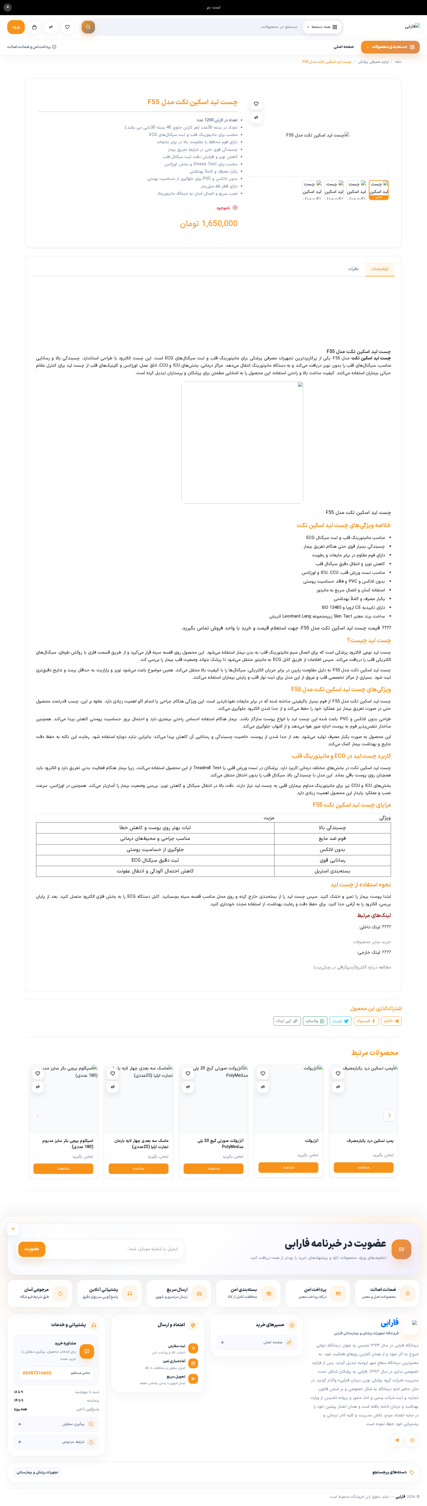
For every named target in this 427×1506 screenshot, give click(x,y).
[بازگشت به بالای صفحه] (13, 1229)
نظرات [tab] (353, 269)
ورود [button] (16, 27)
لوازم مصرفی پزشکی (373, 62)
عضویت (32, 1249)
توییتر (338, 1021)
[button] (389, 1115)
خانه (398, 62)
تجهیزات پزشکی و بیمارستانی (37, 1472)
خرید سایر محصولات (372, 942)
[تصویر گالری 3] (334, 190)
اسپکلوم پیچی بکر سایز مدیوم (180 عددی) (67, 1144)
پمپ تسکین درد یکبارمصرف (370, 1141)
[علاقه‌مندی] (256, 104)
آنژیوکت (311, 1141)
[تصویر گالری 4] (312, 190)
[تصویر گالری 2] (356, 190)
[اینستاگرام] (412, 1440)
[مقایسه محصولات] (51, 27)
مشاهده (363, 1167)
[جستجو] (88, 27)
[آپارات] (396, 1440)
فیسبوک (363, 1021)
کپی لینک (284, 1021)
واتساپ (313, 1021)
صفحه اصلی (344, 47)
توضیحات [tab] (380, 269)
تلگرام (389, 1021)
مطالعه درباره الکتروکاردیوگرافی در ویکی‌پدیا (352, 967)
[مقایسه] (256, 117)
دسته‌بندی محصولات (389, 47)
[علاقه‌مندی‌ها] (67, 27)
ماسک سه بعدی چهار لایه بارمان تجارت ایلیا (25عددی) (141, 1144)
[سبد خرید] (34, 27)
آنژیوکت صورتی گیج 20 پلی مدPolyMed (220, 1144)
